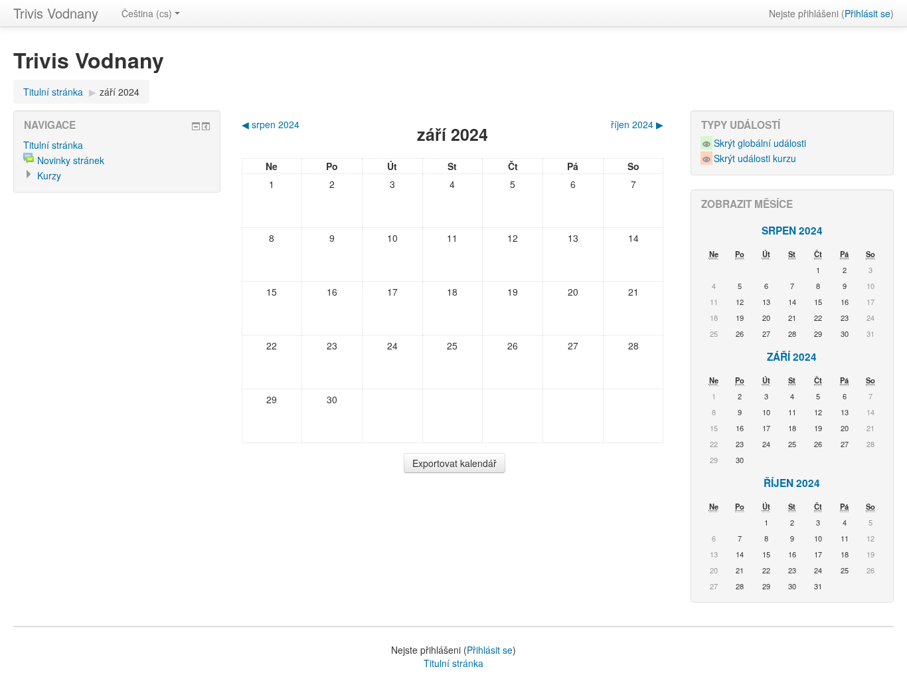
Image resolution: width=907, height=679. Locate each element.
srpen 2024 (792, 230)
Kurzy (49, 175)
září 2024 (119, 91)
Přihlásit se (867, 13)
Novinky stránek (70, 160)
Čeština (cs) (147, 13)
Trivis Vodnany (55, 13)
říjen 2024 (792, 483)
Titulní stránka (53, 91)
